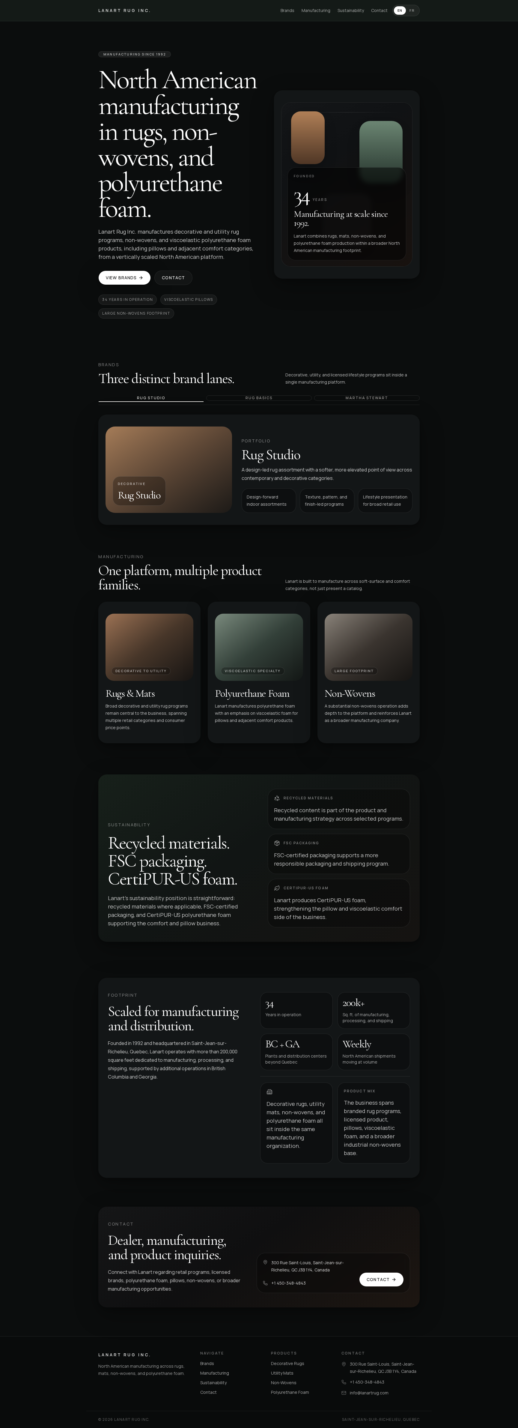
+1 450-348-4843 (288, 1283)
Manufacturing (316, 10)
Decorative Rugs (287, 1363)
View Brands (121, 277)
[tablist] (259, 400)
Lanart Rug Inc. (124, 10)
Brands (287, 10)
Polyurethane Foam (290, 1392)
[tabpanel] (259, 470)
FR (412, 10)
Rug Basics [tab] (259, 397)
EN (400, 10)
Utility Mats (282, 1373)
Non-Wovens (283, 1382)
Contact (379, 10)
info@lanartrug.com (369, 1393)
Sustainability (351, 10)
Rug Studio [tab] (151, 397)
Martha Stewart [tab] (367, 397)
